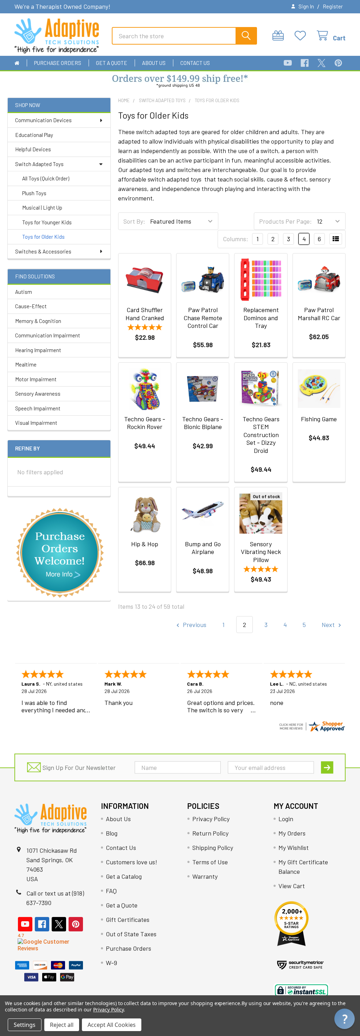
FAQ (111, 891)
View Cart (291, 886)
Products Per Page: (285, 221)
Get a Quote (111, 63)
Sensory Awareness (37, 393)
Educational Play (34, 135)
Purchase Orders (57, 63)
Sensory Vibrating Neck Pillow (261, 551)
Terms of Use (210, 862)
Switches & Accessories (43, 251)
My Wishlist (293, 847)
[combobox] (184, 36)
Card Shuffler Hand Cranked (145, 314)
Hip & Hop (144, 544)
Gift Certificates (127, 919)
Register (333, 6)
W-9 (111, 962)
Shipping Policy (212, 847)
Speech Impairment (37, 408)
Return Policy (210, 833)
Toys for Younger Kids (47, 222)
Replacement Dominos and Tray (261, 317)
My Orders (292, 833)
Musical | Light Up (42, 207)
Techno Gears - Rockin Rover (144, 423)
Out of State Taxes (131, 934)
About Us (154, 63)
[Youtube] (288, 63)
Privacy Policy (211, 819)
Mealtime (26, 364)
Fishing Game (319, 419)
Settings (25, 1025)
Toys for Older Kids (43, 236)
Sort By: (134, 221)
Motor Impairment (36, 379)
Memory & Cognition (38, 321)
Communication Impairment (47, 335)
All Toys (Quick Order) (45, 178)
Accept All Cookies (112, 1025)
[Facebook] (304, 63)
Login (285, 819)
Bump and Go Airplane (203, 548)
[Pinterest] (338, 63)
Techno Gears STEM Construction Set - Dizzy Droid (261, 434)
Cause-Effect (31, 306)
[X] (321, 63)
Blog (111, 833)
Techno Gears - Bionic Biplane (202, 423)
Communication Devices (43, 120)
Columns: (235, 239)
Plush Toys (34, 193)
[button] (180, 81)
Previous (193, 624)
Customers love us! (131, 862)
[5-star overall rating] (144, 328)
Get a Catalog (124, 876)
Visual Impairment (36, 423)
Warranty (205, 876)
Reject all (61, 1025)
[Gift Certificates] (280, 35)
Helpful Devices (33, 149)
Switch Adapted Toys (39, 164)
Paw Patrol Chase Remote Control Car (203, 317)
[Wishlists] (302, 35)
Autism (23, 292)
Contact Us (195, 63)
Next (329, 624)
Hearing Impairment (38, 350)
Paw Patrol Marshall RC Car (319, 314)
